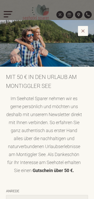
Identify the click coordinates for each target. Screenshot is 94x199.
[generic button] (83, 31)
